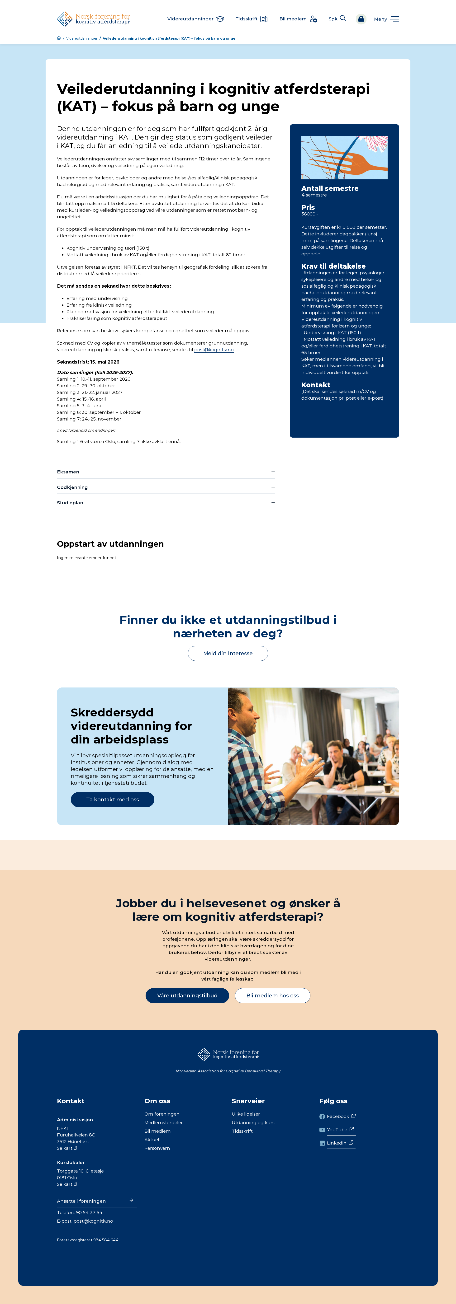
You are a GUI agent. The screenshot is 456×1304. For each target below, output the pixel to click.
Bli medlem (157, 1131)
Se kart (64, 1148)
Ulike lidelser (246, 1114)
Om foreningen (162, 1114)
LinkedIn (337, 1143)
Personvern (157, 1148)
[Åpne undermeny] (386, 19)
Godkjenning (72, 487)
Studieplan (70, 502)
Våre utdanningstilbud (187, 995)
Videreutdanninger (81, 38)
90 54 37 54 (89, 1212)
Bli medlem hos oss (273, 995)
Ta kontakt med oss (112, 799)
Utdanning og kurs (253, 1122)
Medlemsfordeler (163, 1122)
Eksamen (68, 472)
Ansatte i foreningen (81, 1201)
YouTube (337, 1129)
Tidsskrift (242, 1131)
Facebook (338, 1116)
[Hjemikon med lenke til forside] (59, 38)
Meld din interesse (228, 653)
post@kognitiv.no (214, 349)
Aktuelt (152, 1139)
